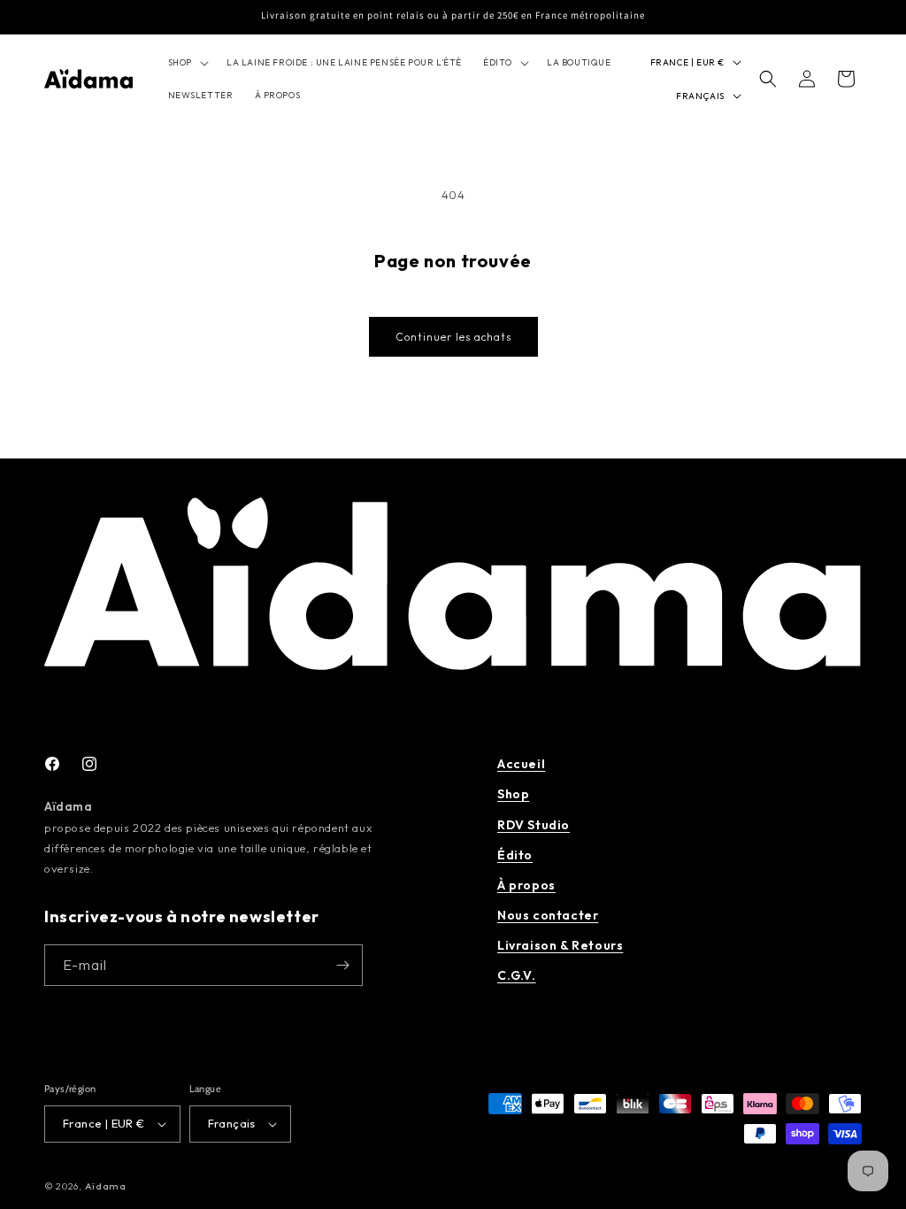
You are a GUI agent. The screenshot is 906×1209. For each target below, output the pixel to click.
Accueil (521, 764)
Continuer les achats (453, 336)
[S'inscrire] (342, 965)
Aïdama (106, 1186)
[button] (186, 62)
